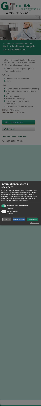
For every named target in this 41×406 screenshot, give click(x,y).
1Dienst (10, 208)
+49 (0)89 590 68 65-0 (16, 13)
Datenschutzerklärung (21, 200)
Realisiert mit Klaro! (34, 223)
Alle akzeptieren (32, 219)
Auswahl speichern (19, 219)
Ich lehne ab (6, 219)
